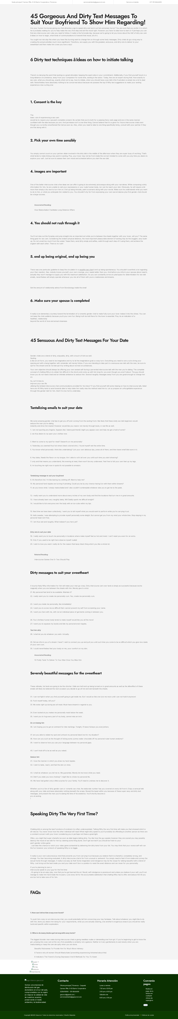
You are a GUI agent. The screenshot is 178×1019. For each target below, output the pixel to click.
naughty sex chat (86, 270)
